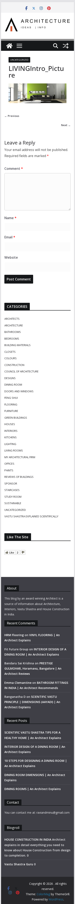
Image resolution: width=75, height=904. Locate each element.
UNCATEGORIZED (19, 59)
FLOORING (10, 404)
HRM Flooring (14, 635)
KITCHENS (10, 437)
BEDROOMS (11, 338)
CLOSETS (10, 352)
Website (11, 257)
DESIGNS (10, 378)
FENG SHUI (11, 398)
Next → (66, 125)
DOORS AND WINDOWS (19, 391)
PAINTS (8, 470)
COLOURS (10, 358)
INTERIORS (11, 431)
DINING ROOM (13, 384)
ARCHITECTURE (13, 325)
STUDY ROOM (12, 497)
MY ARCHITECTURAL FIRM (19, 457)
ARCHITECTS (12, 319)
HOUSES (9, 424)
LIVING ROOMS (13, 450)
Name (10, 218)
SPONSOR (10, 483)
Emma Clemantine (17, 683)
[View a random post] (66, 46)
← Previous (11, 116)
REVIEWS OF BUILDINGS (19, 477)
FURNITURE (11, 411)
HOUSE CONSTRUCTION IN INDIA (27, 839)
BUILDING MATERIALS (17, 345)
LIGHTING (10, 444)
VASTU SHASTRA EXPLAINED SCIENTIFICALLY (31, 516)
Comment (13, 168)
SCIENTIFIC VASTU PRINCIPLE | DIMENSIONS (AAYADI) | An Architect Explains (32, 702)
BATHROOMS (12, 332)
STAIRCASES (12, 490)
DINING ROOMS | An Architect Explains (32, 789)
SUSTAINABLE (12, 503)
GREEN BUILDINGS (15, 417)
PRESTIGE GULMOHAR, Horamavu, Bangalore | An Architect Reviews (32, 668)
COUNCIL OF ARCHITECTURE (21, 371)
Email (9, 237)
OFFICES (9, 463)
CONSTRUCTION (14, 365)
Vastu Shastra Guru (18, 864)
